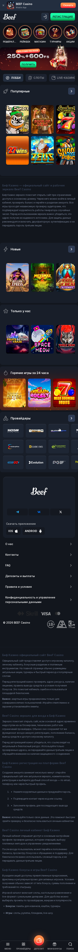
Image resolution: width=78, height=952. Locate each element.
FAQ (7, 565)
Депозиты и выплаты (20, 576)
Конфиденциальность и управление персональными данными (30, 600)
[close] (3, 5)
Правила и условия (18, 586)
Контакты (12, 554)
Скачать (68, 5)
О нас (9, 544)
